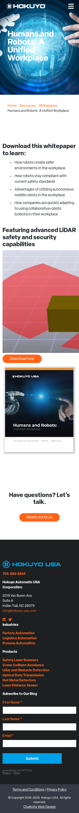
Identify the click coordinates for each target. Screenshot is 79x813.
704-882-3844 (14, 574)
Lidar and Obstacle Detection (26, 670)
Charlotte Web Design (39, 807)
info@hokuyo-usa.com (19, 611)
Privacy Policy (57, 790)
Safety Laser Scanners (20, 660)
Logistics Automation (20, 638)
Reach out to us (39, 517)
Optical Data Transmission (23, 675)
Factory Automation (19, 633)
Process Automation (19, 643)
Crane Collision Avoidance (23, 665)
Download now (22, 359)
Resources (28, 106)
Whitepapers (48, 106)
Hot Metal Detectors (19, 680)
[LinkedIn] (4, 620)
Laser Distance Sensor (20, 685)
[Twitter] (10, 620)
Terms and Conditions (28, 790)
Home (12, 106)
